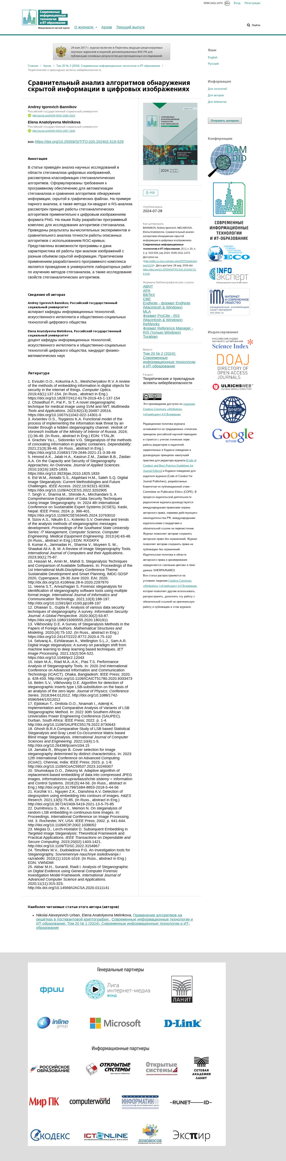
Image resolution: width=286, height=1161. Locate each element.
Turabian (150, 337)
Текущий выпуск (130, 27)
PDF (152, 192)
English (213, 57)
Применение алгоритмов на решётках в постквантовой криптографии (109, 917)
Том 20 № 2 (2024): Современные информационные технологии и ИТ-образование (108, 65)
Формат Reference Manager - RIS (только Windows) (168, 330)
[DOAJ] (233, 366)
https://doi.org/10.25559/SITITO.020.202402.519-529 (79, 142)
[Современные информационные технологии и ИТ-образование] (229, 241)
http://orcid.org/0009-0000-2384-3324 (53, 115)
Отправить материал (225, 120)
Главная (33, 65)
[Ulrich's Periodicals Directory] (233, 388)
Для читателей (217, 88)
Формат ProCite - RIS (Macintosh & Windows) (163, 318)
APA (146, 291)
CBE (147, 299)
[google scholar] (233, 437)
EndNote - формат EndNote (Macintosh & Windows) (166, 305)
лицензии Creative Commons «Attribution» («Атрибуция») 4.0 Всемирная (169, 409)
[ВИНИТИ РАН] (233, 410)
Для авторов (216, 95)
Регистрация (252, 3)
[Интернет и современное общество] (229, 314)
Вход (237, 3)
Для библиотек (217, 101)
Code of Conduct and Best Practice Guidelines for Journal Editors (169, 465)
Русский (213, 63)
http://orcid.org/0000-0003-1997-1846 (53, 131)
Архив (106, 27)
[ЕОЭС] (229, 261)
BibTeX (149, 295)
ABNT (148, 286)
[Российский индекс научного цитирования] (233, 343)
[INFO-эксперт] (229, 284)
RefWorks (151, 324)
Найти (255, 25)
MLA (147, 311)
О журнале (84, 27)
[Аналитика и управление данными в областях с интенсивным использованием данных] (229, 176)
